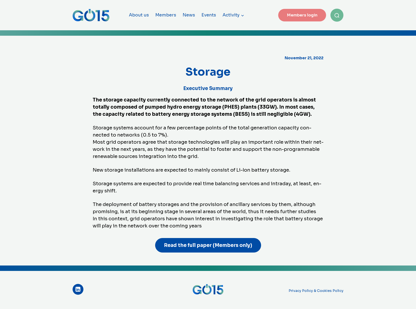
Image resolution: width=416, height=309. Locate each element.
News (189, 15)
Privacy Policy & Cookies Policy (316, 290)
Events (209, 15)
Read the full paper (208, 245)
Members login (302, 15)
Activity (231, 15)
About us (139, 15)
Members (165, 15)
